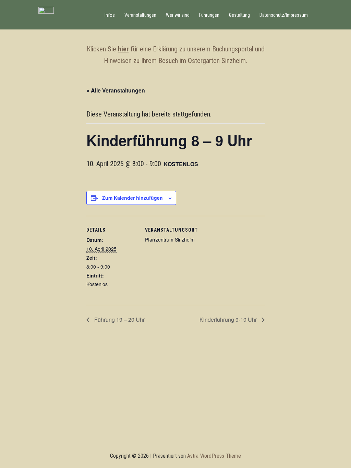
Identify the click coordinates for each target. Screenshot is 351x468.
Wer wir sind (178, 15)
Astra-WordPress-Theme (214, 456)
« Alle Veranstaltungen (115, 90)
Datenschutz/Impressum (283, 15)
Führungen (209, 15)
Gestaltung (239, 15)
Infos (110, 15)
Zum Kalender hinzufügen (132, 197)
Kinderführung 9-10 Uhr (228, 319)
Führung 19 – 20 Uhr (119, 319)
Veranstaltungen (140, 15)
